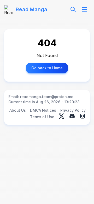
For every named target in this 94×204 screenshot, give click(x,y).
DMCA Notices (43, 110)
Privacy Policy (73, 110)
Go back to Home (47, 68)
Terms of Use (42, 117)
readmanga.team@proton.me (46, 96)
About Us (17, 110)
